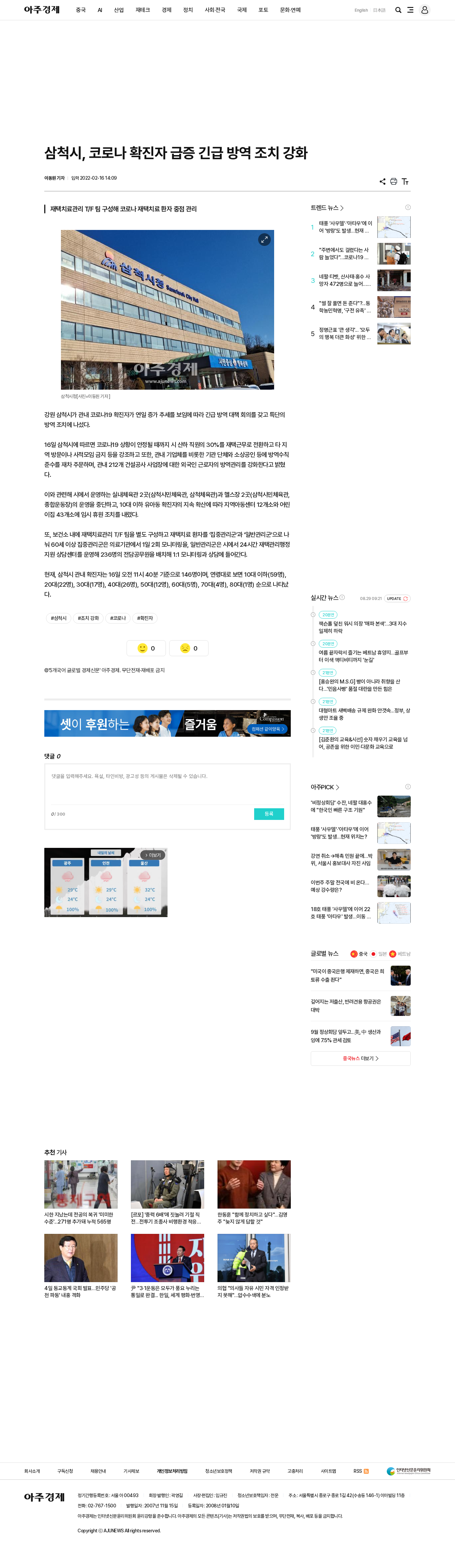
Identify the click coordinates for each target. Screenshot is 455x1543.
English (361, 10)
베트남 (404, 954)
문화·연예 (290, 10)
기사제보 (131, 1471)
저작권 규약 (260, 1471)
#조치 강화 (88, 618)
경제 (167, 10)
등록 (269, 814)
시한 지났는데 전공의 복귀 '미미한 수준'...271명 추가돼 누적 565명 (78, 1218)
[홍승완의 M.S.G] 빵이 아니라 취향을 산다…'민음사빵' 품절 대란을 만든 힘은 (359, 685)
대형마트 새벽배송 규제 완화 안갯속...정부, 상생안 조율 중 (364, 714)
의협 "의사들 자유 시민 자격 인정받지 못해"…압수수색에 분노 (253, 1291)
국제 (242, 10)
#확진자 (145, 618)
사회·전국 (215, 10)
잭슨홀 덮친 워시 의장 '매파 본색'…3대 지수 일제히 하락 (363, 627)
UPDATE (394, 599)
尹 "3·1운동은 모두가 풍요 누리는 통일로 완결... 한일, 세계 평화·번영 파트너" (165, 1292)
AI (100, 10)
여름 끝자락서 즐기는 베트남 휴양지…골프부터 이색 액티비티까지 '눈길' (363, 656)
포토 (263, 10)
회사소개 (32, 1471)
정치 (188, 10)
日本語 (379, 10)
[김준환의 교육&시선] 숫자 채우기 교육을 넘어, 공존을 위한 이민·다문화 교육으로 (363, 743)
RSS (358, 1471)
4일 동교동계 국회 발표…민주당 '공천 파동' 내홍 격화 (80, 1291)
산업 (119, 10)
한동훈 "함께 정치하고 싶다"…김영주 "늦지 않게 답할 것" (252, 1218)
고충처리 (295, 1471)
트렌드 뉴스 (324, 208)
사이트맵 (328, 1471)
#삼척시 (58, 618)
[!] (408, 207)
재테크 (143, 10)
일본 (382, 954)
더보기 (342, 1060)
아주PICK (322, 787)
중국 (81, 10)
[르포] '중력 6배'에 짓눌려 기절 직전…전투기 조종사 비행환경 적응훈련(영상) (166, 1218)
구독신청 (65, 1471)
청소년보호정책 (218, 1471)
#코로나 (118, 618)
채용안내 (98, 1471)
